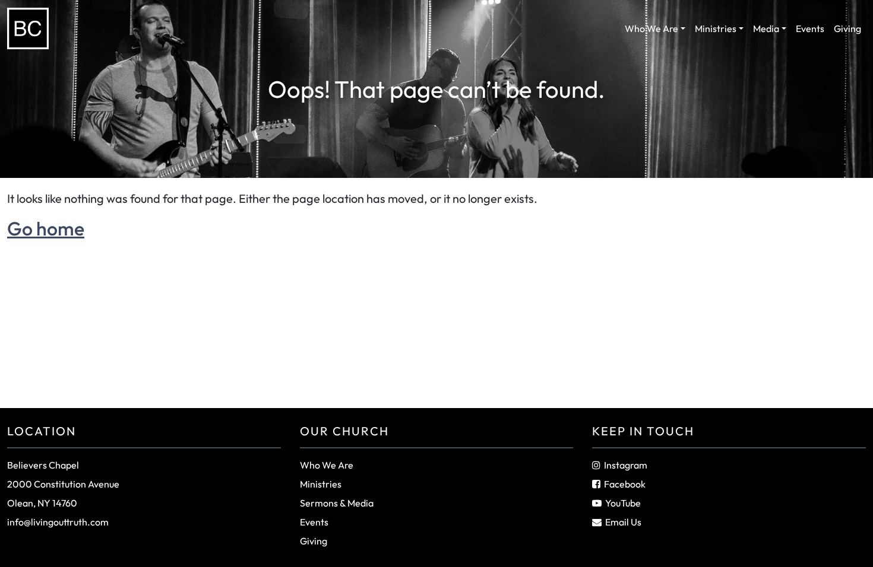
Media (766, 28)
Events (810, 28)
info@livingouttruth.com (58, 522)
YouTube (623, 503)
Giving (847, 28)
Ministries (715, 28)
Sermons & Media (337, 503)
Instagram (625, 465)
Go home (45, 228)
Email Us (623, 522)
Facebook (625, 484)
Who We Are (651, 28)
